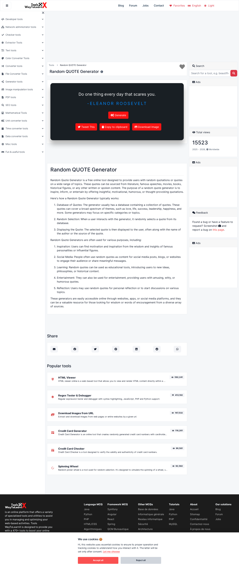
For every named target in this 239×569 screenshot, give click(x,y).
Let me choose (111, 551)
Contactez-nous (199, 524)
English (196, 5)
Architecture (145, 529)
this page (218, 229)
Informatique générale (151, 514)
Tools (51, 65)
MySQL (173, 524)
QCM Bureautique (118, 529)
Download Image (148, 127)
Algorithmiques (93, 529)
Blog (121, 5)
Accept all (98, 560)
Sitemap (195, 514)
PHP (86, 519)
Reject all (141, 560)
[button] (22, 19)
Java (86, 509)
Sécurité (143, 524)
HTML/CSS (90, 524)
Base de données (148, 509)
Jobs (145, 5)
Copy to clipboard (115, 127)
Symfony (112, 509)
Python (88, 514)
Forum (133, 5)
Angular (112, 514)
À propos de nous (200, 529)
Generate (120, 115)
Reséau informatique (150, 519)
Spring (111, 524)
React (110, 519)
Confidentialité (198, 519)
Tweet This (87, 127)
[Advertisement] (117, 151)
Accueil (194, 509)
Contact (159, 5)
